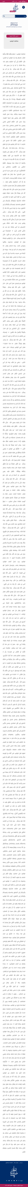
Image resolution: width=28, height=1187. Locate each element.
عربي (3, 1)
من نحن (21, 1162)
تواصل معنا (16, 1162)
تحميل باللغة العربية (14, 36)
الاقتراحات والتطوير (9, 1162)
